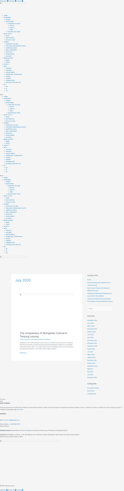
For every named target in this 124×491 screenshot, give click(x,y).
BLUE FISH (9, 52)
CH (7, 90)
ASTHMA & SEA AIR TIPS (13, 82)
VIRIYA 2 (12, 27)
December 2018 (92, 377)
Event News (90, 391)
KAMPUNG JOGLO (11, 48)
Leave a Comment (25, 339)
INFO (5, 66)
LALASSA (8, 56)
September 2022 (92, 346)
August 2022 (91, 349)
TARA (11, 29)
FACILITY (6, 64)
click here (20, 409)
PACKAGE (8, 70)
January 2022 (91, 357)
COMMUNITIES (10, 80)
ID (6, 88)
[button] (62, 95)
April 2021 (90, 372)
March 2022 (90, 354)
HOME (6, 15)
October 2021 (91, 363)
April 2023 (90, 337)
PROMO (8, 19)
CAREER (8, 78)
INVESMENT (7, 17)
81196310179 (16, 424)
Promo (89, 280)
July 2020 (90, 374)
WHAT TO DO (8, 34)
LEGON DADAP (10, 54)
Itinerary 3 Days (10, 40)
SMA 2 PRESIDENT (11, 50)
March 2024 (90, 326)
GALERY (8, 76)
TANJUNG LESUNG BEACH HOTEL (16, 46)
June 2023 (90, 334)
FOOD (7, 36)
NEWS (7, 60)
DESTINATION (10, 38)
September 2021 (92, 366)
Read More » (23, 353)
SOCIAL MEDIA (10, 72)
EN (4, 84)
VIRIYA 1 (12, 25)
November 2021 (92, 360)
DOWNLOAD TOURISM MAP (14, 74)
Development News (37, 339)
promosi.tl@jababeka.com (12, 420)
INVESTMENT (10, 21)
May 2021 (90, 369)
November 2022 (92, 343)
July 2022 (90, 352)
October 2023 (91, 332)
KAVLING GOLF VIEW (14, 31)
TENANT (6, 42)
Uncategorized (91, 394)
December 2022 (92, 340)
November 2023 (92, 329)
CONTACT (9, 68)
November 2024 (92, 320)
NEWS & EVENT (8, 58)
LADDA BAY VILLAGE (14, 23)
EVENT (8, 62)
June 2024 (90, 323)
